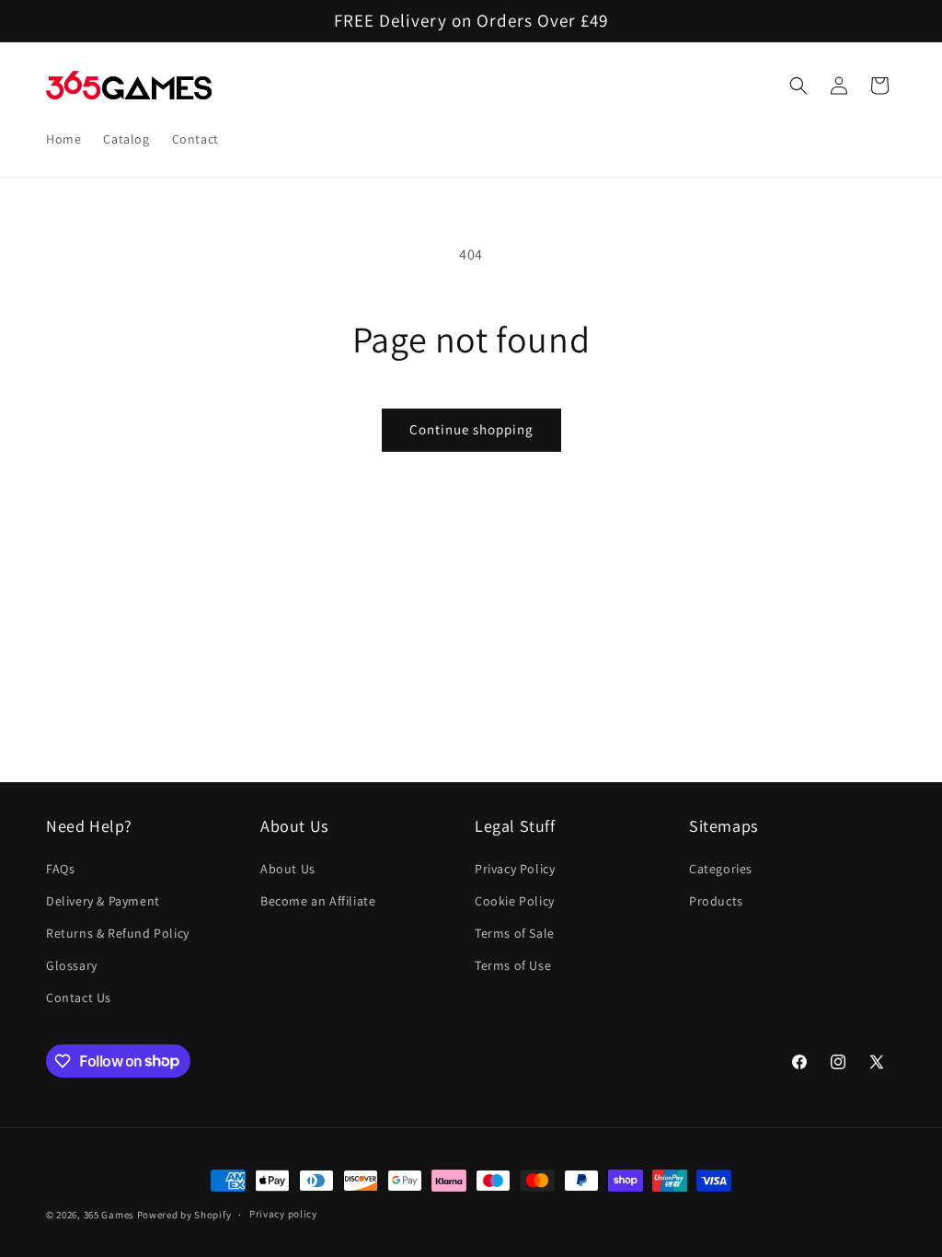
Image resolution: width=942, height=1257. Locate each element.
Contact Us (78, 997)
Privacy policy (283, 1213)
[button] (798, 85)
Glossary (72, 965)
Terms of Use (513, 965)
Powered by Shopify (184, 1214)
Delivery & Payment (103, 901)
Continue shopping (471, 429)
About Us (288, 868)
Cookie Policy (515, 901)
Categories (720, 868)
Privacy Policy (515, 868)
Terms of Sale (515, 933)
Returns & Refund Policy (118, 933)
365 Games (109, 1214)
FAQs (60, 868)
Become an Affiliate (317, 901)
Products (716, 901)
